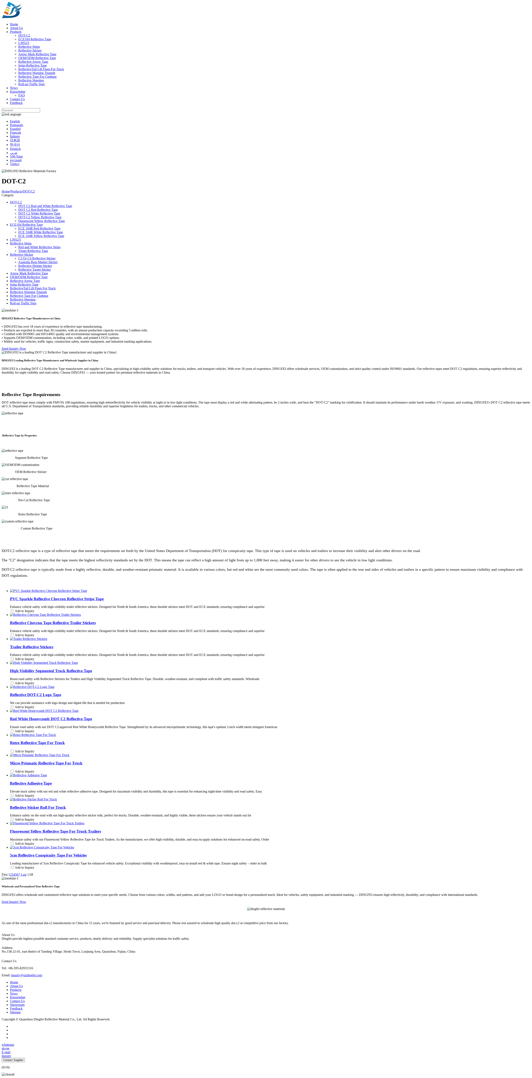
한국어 (15, 144)
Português (16, 125)
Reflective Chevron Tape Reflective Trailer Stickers (53, 623)
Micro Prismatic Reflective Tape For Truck (46, 763)
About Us (16, 28)
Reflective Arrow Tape (33, 61)
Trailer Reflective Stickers (31, 647)
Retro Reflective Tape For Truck (37, 743)
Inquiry (6, 1056)
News (14, 88)
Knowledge (17, 91)
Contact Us (17, 99)
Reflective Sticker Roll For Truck (38, 807)
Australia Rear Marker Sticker (38, 262)
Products (15, 31)
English (15, 121)
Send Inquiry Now (14, 348)
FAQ (21, 95)
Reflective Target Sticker (34, 269)
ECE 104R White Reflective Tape (40, 232)
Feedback (16, 103)
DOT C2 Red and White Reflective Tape (45, 206)
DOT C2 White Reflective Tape (39, 213)
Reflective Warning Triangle (36, 73)
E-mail (6, 1052)
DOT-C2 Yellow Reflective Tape (40, 217)
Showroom (17, 1004)
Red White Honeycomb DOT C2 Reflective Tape (51, 719)
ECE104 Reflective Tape (34, 39)
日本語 (15, 140)
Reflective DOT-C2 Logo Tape (35, 695)
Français (15, 132)
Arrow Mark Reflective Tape (37, 54)
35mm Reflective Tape (33, 251)
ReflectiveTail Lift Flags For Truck (41, 69)
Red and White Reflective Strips (39, 247)
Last (23, 874)
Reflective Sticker (30, 50)
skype (5, 1048)
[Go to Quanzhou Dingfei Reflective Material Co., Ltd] (12, 17)
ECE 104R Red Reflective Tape (39, 228)
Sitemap (15, 1012)
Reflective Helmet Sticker (35, 266)
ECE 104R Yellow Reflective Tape (41, 236)
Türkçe (14, 164)
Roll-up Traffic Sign (31, 84)
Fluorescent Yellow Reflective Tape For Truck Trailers (55, 831)
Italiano (15, 136)
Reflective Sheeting (31, 80)
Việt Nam (16, 156)
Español (15, 129)
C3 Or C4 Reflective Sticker (36, 258)
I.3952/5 (23, 43)
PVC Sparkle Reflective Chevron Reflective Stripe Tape (57, 599)
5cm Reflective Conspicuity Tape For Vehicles (48, 855)
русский (16, 160)
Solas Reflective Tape (32, 65)
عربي (13, 152)
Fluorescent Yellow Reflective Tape (41, 221)
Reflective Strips (29, 46)
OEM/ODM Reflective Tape (37, 58)
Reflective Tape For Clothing (37, 76)
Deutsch (15, 149)
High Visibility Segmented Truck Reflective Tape (51, 671)
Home (14, 24)
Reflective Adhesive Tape (31, 783)
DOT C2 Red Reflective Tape (38, 209)
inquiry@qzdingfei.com (26, 975)
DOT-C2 (24, 35)
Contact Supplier (13, 1060)
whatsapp (8, 1044)
